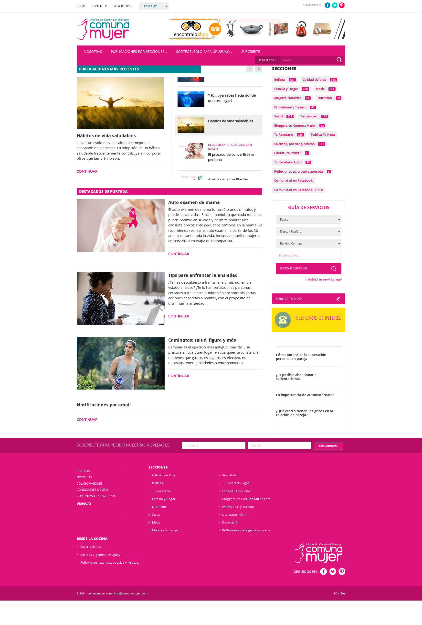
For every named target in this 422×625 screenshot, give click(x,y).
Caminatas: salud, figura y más (202, 340)
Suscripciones (90, 546)
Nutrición (328, 98)
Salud (283, 116)
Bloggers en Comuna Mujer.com (246, 499)
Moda (325, 89)
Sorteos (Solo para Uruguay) (203, 51)
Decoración (230, 522)
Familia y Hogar (291, 89)
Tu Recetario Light (292, 162)
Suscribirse (122, 6)
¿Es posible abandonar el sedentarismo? (296, 377)
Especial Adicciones (237, 491)
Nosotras (93, 51)
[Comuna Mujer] (103, 29)
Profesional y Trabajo (294, 107)
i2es (342, 593)
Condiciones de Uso (92, 489)
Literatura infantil (291, 153)
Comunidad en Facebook (293, 180)
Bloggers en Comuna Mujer (299, 125)
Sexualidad (313, 116)
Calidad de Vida (319, 79)
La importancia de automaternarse (305, 395)
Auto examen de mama (194, 202)
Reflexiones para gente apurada (301, 171)
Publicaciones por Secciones (137, 51)
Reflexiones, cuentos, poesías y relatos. (109, 562)
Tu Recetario (288, 134)
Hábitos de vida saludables (106, 135)
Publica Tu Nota (323, 134)
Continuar (87, 171)
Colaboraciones (90, 483)
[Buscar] (339, 59)
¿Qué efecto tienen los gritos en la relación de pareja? (304, 413)
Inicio (81, 6)
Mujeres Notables (291, 98)
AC (335, 593)
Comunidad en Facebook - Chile (298, 190)
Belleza (284, 79)
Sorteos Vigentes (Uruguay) (101, 555)
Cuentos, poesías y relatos (299, 144)
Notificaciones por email (104, 405)
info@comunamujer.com (131, 593)
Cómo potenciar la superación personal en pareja (301, 357)
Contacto (99, 6)
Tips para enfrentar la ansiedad (203, 275)
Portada (83, 471)
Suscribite (250, 51)
